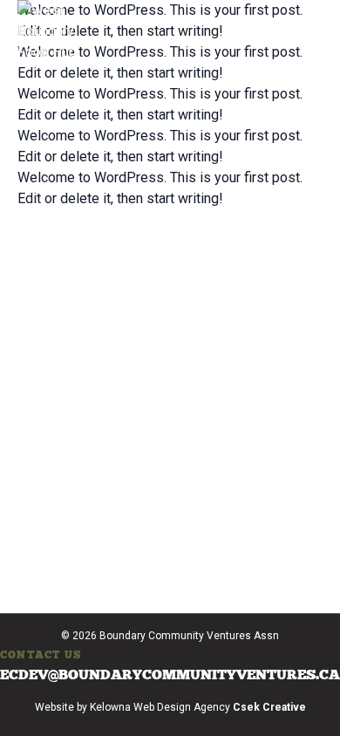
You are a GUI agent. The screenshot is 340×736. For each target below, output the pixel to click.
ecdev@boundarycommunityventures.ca (170, 675)
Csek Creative (269, 707)
